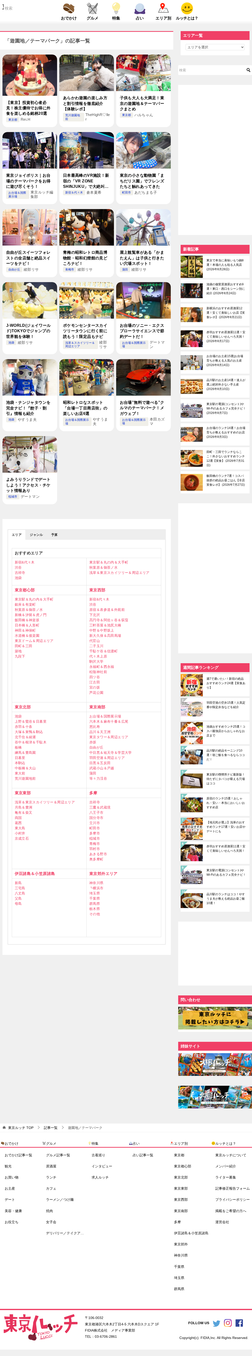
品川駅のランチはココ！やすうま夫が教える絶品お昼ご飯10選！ (225, 898)
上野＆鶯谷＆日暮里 (31, 721)
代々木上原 (98, 656)
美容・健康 (13, 1211)
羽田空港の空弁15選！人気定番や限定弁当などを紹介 (225, 705)
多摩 (93, 793)
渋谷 (18, 567)
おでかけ (69, 18)
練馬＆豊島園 (25, 753)
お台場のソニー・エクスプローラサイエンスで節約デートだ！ (142, 331)
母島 (18, 904)
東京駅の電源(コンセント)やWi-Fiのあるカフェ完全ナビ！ (226, 408)
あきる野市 (98, 854)
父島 (18, 898)
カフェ (51, 1188)
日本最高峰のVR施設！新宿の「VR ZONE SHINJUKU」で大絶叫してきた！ (86, 181)
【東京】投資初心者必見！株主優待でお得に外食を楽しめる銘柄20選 (28, 108)
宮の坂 (94, 687)
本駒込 (20, 763)
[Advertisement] (215, 159)
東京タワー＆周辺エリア (108, 737)
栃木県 (94, 909)
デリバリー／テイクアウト (66, 1233)
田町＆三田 (23, 646)
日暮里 (20, 758)
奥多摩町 (96, 859)
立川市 (94, 823)
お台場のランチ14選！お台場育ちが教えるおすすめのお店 (225, 432)
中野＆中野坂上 (101, 630)
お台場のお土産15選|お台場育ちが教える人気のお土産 (224, 360)
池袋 (11, 342)
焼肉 (49, 1211)
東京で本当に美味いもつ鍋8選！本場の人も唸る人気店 (225, 265)
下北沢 (94, 615)
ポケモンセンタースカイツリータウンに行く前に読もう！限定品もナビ (85, 331)
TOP (20, 1128)
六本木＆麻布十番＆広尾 (108, 721)
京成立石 (22, 838)
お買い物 (11, 1177)
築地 (18, 651)
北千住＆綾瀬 (25, 737)
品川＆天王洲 (99, 732)
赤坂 (92, 742)
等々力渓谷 (98, 778)
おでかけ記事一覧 (18, 1155)
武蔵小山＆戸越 (101, 768)
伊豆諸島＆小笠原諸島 (35, 874)
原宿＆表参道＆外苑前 (107, 610)
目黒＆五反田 (99, 763)
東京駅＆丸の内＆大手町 (108, 562)
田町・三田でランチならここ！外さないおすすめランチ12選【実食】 (225, 458)
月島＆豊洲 (23, 807)
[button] (16, 535)
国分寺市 (96, 818)
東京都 (12, 119)
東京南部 (97, 707)
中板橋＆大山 (25, 768)
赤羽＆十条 (23, 727)
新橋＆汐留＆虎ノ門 (31, 615)
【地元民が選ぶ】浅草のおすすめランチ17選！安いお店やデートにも (225, 827)
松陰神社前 (98, 672)
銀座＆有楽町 (25, 604)
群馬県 (94, 904)
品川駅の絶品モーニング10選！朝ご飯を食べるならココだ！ (225, 755)
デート (10, 1199)
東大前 (20, 773)
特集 (116, 18)
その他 (94, 914)
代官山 (94, 641)
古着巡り (98, 1155)
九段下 (20, 656)
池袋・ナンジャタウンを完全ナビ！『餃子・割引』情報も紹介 (28, 408)
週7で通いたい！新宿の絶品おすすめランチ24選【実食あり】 (225, 683)
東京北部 (23, 707)
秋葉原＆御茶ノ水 (103, 567)
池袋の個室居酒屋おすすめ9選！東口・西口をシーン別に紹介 (225, 289)
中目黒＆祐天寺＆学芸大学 (110, 753)
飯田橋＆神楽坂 (27, 620)
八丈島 (20, 893)
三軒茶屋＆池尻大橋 (105, 625)
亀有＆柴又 (23, 812)
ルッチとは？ (187, 18)
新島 (18, 883)
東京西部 (97, 590)
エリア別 (163, 18)
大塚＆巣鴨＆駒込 (29, 732)
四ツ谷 (94, 677)
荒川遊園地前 (25, 778)
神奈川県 (96, 883)
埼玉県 (94, 893)
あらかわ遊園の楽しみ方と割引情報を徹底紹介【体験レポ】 (85, 103)
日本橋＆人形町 (27, 625)
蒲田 (125, 269)
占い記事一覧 (143, 1155)
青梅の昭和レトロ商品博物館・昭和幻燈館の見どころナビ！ (85, 258)
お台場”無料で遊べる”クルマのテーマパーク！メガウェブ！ (142, 408)
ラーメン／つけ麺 (60, 1199)
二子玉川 (96, 646)
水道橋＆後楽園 (27, 636)
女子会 (51, 1222)
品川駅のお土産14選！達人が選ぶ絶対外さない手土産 (225, 384)
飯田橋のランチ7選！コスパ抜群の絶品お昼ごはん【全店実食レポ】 (225, 480)
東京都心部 (25, 590)
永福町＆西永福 (101, 667)
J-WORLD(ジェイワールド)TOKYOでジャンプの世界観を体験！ (28, 331)
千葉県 (94, 898)
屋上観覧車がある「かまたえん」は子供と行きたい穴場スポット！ (142, 258)
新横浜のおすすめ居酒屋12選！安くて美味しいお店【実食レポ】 (225, 313)
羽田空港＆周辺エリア (107, 758)
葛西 (18, 823)
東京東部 (23, 793)
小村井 (20, 833)
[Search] (248, 70)
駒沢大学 (96, 661)
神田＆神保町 (25, 630)
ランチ (51, 1177)
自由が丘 (14, 269)
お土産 (10, 1188)
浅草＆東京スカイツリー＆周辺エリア (119, 573)
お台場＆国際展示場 (105, 716)
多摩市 (94, 833)
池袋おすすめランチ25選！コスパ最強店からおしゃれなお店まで (225, 731)
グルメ (92, 18)
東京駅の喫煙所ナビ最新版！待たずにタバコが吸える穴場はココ (225, 779)
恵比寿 (94, 727)
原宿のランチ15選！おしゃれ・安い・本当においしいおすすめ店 (225, 803)
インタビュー (102, 1166)
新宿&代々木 (25, 562)
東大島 (20, 828)
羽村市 (94, 849)
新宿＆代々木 (74, 192)
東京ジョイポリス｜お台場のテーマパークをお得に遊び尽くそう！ (28, 181)
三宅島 (20, 888)
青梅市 (69, 269)
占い (140, 18)
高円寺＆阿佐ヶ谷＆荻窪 (108, 620)
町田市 (126, 192)
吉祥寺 (20, 573)
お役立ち (11, 1222)
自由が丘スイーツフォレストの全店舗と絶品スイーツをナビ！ (28, 258)
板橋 (18, 747)
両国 (18, 818)
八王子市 (96, 812)
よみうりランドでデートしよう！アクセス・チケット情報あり (28, 485)
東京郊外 (181, 1244)
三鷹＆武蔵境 (99, 807)
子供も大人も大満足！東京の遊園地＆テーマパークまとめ (142, 103)
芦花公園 (96, 693)
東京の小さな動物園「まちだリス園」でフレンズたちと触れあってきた (142, 181)
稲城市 (12, 496)
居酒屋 (51, 1166)
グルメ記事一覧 (58, 1155)
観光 (8, 1166)
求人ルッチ (100, 1177)
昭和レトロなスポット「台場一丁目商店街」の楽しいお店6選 (85, 408)
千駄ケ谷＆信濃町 (103, 651)
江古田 (94, 682)
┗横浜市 (96, 888)
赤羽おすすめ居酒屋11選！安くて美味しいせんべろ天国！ (225, 336)
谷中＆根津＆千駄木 (31, 742)
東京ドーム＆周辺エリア (34, 641)
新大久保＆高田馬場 (105, 636)
